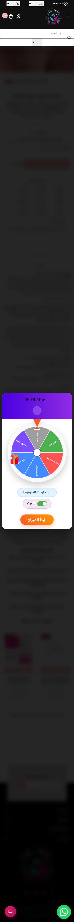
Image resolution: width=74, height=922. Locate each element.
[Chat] (10, 911)
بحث (69, 37)
